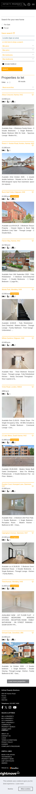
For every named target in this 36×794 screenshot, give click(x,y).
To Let (6, 28)
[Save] (32, 95)
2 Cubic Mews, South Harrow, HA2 (14, 435)
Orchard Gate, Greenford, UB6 (12, 633)
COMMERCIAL (6, 724)
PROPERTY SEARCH (8, 727)
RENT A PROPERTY (8, 722)
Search (5, 69)
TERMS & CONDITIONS (9, 740)
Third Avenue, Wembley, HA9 (12, 582)
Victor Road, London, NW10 (12, 387)
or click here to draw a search (12, 42)
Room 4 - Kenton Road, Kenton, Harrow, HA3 (18, 143)
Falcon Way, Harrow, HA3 (11, 241)
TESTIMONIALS (7, 757)
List (7, 82)
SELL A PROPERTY (8, 716)
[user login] (29, 5)
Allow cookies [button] (25, 789)
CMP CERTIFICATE (8, 761)
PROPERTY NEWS (8, 759)
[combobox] (18, 38)
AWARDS (4, 763)
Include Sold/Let (10, 64)
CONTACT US (6, 736)
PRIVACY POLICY (7, 742)
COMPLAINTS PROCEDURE (11, 746)
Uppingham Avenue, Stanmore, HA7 (15, 533)
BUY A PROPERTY (7, 718)
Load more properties (16, 681)
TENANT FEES (6, 729)
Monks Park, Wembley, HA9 (12, 289)
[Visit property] (18, 115)
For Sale (7, 24)
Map (10, 82)
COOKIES (5, 744)
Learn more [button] (20, 784)
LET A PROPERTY (7, 720)
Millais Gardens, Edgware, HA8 (13, 338)
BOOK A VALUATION (8, 754)
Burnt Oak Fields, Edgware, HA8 (13, 192)
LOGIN (4, 738)
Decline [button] (10, 789)
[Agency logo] (18, 6)
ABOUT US (5, 734)
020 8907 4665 (14, 703)
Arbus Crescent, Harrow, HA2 (12, 95)
